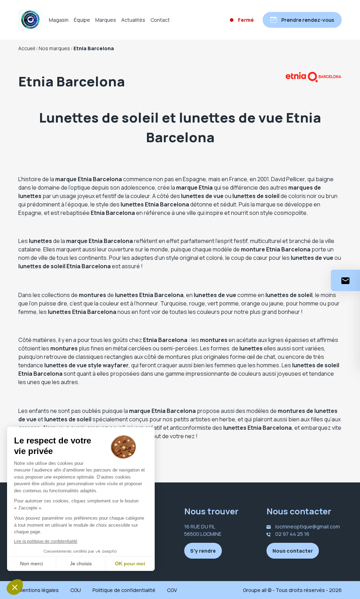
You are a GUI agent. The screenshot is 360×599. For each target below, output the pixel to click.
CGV (172, 590)
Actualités (133, 20)
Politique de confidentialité (123, 590)
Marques (105, 20)
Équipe (82, 20)
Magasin (59, 20)
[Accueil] (30, 20)
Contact (160, 20)
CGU (75, 590)
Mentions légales (38, 590)
